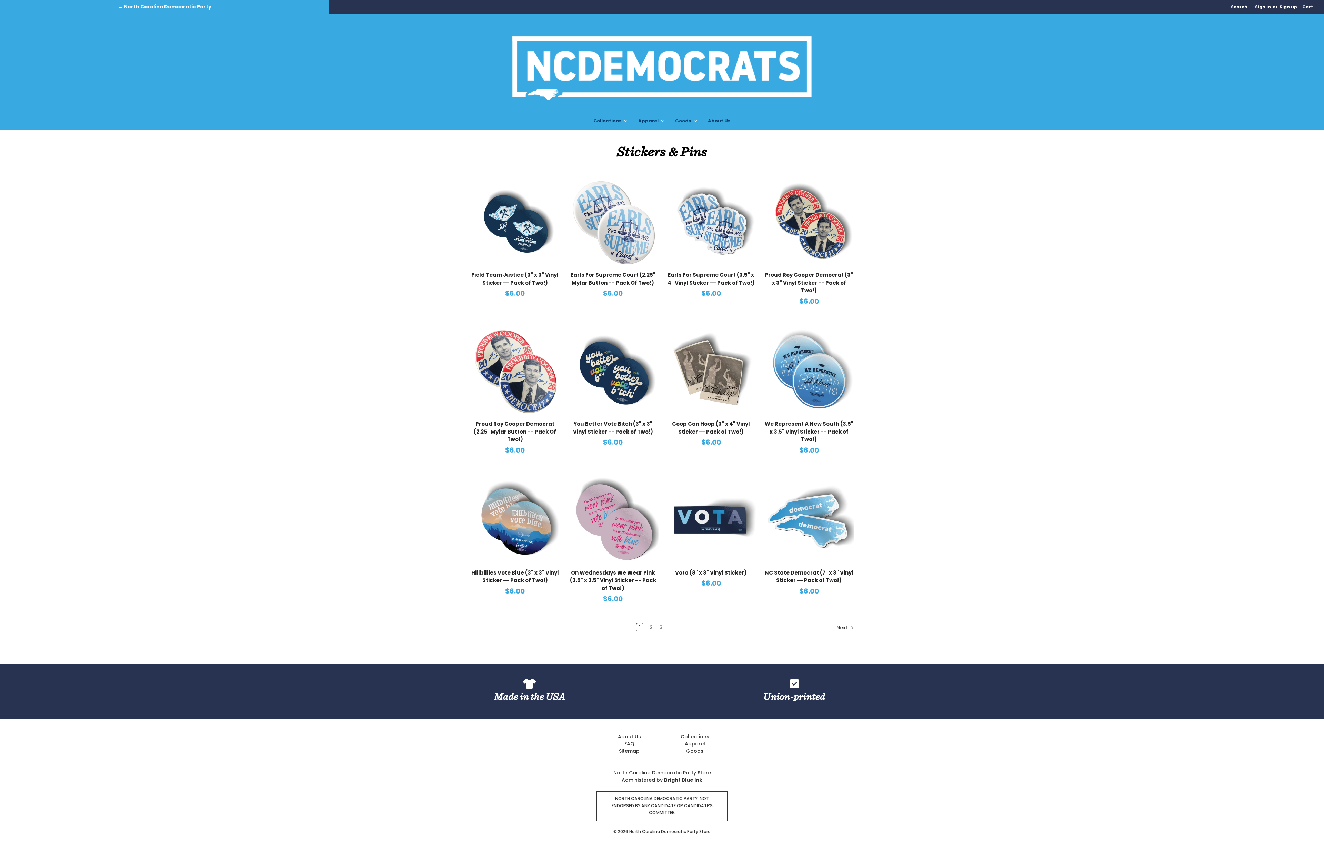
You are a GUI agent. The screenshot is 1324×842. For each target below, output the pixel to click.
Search (1239, 7)
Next (842, 627)
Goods (683, 121)
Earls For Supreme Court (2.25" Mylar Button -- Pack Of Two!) (613, 278)
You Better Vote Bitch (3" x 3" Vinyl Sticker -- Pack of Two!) (613, 427)
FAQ (629, 743)
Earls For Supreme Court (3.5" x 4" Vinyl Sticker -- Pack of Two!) (711, 278)
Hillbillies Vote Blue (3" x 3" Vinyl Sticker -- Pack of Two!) (515, 576)
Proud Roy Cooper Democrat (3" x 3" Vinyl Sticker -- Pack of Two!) (809, 282)
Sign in (1263, 7)
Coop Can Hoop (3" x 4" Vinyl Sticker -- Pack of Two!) (711, 427)
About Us (719, 121)
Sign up (1288, 7)
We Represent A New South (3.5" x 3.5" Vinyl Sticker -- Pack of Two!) (809, 431)
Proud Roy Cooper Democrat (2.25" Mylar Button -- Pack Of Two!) (515, 431)
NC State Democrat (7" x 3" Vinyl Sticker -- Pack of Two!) (809, 576)
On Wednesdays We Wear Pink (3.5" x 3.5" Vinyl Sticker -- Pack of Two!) (613, 580)
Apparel (649, 121)
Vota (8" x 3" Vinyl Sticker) (711, 572)
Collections (608, 121)
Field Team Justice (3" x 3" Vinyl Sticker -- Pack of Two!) (515, 278)
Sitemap (629, 751)
